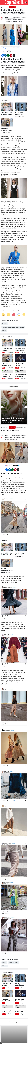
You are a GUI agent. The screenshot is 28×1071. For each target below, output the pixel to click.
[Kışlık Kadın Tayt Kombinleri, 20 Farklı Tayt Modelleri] (7, 374)
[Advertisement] (14, 1057)
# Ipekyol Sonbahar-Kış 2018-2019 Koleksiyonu (13, 327)
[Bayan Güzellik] (14, 2)
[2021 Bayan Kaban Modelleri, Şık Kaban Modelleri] (20, 374)
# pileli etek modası (13, 962)
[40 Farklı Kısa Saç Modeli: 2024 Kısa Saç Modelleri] (14, 407)
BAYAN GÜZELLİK (10, 17)
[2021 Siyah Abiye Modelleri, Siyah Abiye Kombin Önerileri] (21, 110)
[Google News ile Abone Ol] (6, 47)
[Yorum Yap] (7, 51)
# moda (4, 330)
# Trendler (4, 966)
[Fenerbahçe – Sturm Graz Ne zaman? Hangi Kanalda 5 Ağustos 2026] (14, 1042)
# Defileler (4, 323)
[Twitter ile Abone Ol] (16, 47)
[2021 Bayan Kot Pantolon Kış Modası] (20, 361)
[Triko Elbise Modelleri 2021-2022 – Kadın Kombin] (7, 125)
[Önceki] (2, 407)
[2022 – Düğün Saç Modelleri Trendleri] (7, 110)
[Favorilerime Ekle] (3, 51)
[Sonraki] (25, 407)
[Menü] (2, 2)
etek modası (11, 479)
